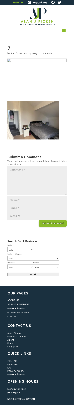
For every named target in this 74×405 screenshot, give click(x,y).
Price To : (36, 263)
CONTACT (12, 316)
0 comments (45, 53)
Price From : (11, 263)
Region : (10, 245)
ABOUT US (13, 300)
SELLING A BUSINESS (18, 304)
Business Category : (14, 254)
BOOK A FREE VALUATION (21, 399)
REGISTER (18, 2)
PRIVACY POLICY (15, 371)
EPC (9, 367)
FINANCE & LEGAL (16, 308)
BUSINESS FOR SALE (18, 312)
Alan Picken (16, 53)
